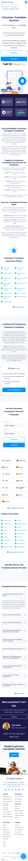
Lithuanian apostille (21, 293)
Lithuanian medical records (7, 279)
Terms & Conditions (19, 829)
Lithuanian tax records (22, 283)
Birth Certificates (7, 520)
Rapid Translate (5, 7)
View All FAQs (20, 693)
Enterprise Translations (7, 816)
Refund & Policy (6, 829)
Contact (4, 843)
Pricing (4, 827)
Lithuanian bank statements (6, 284)
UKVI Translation (18, 801)
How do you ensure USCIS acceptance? (11, 675)
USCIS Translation (19, 796)
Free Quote (14, 53)
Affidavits (19, 527)
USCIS (5, 533)
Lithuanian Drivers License (21, 273)
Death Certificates (21, 543)
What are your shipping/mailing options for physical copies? (12, 657)
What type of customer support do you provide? (13, 685)
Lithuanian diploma (7, 293)
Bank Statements (20, 540)
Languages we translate (17, 508)
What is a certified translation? (12, 615)
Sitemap (4, 845)
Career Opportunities (19, 827)
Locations (17, 825)
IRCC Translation (18, 799)
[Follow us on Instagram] (5, 790)
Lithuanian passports (7, 301)
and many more (19, 307)
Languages (14, 7)
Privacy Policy (18, 832)
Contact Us (14, 716)
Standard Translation (7, 799)
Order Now (14, 59)
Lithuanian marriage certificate (7, 289)
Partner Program (6, 834)
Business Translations (7, 801)
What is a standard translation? (12, 622)
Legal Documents (21, 546)
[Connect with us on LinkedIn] (12, 790)
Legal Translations (7, 811)
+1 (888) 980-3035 (20, 834)
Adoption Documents (8, 546)
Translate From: (6, 421)
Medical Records (20, 533)
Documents (17, 806)
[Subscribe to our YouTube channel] (19, 790)
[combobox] (4, 859)
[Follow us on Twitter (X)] (9, 790)
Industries (17, 817)
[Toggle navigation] (26, 2)
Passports (6, 543)
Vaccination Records (21, 530)
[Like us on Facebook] (22, 790)
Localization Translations (5, 808)
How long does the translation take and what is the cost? (12, 631)
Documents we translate (16, 552)
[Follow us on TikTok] (16, 790)
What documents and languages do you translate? (12, 640)
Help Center (5, 839)
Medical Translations (7, 814)
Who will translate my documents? (13, 649)
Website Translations (19, 810)
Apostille (5, 527)
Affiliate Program (6, 832)
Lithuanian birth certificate (6, 268)
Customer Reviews (7, 836)
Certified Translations (7, 796)
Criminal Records (7, 523)
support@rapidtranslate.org (14, 786)
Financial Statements (21, 523)
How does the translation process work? (13, 594)
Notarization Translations (5, 804)
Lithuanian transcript (7, 273)
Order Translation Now (14, 390)
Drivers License (7, 540)
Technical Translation (19, 815)
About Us (5, 825)
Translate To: (6, 429)
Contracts (6, 536)
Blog (4, 841)
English (3, 859)
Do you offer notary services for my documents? (12, 666)
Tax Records (19, 536)
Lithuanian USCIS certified (21, 268)
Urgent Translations (19, 813)
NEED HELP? (23, 856)
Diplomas (19, 520)
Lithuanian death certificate (20, 289)
